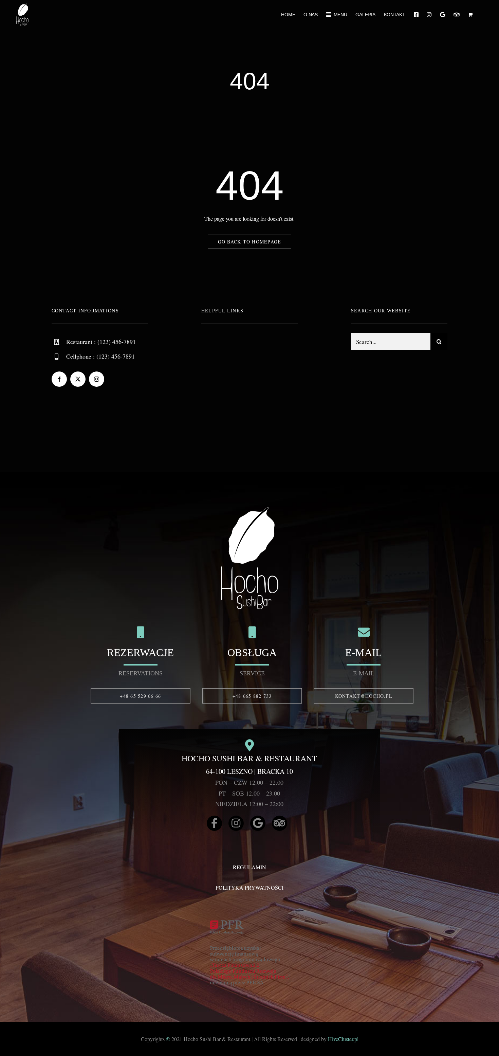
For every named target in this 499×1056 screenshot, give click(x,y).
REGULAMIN (249, 867)
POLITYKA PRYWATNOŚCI (249, 887)
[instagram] (96, 379)
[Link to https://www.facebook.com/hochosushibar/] (214, 823)
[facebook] (59, 379)
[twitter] (78, 379)
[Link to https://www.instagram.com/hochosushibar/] (236, 823)
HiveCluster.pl (343, 1038)
